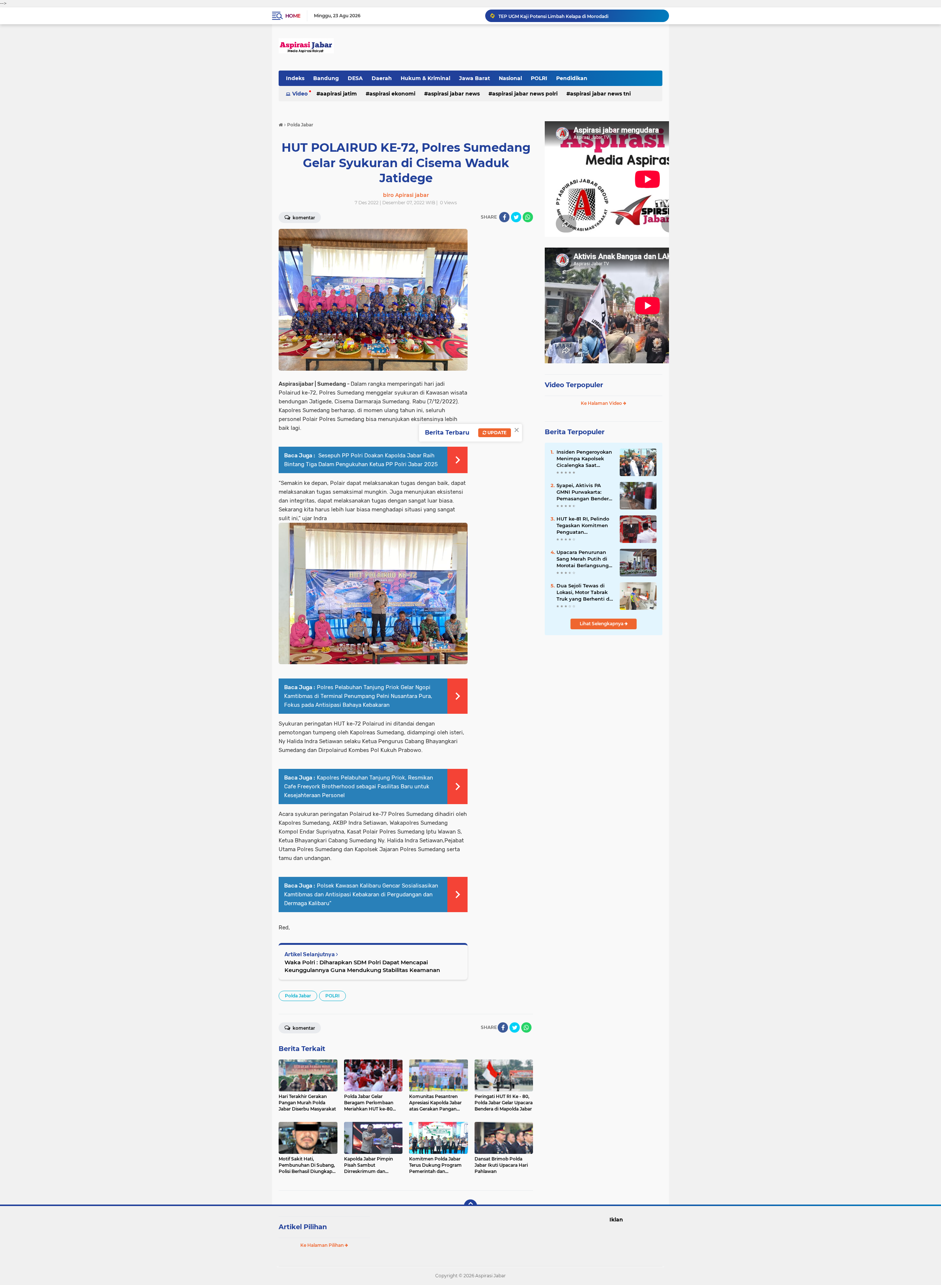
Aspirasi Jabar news (454, 93)
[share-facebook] (504, 217)
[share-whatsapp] (528, 217)
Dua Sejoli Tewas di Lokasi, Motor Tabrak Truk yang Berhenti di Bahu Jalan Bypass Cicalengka (584, 592)
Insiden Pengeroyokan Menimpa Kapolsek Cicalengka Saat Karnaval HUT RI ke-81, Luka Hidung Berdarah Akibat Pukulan (585, 459)
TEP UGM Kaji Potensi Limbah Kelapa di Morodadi (553, 15)
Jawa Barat (474, 78)
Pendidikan (571, 78)
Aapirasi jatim (338, 93)
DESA (355, 78)
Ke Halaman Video (602, 403)
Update (496, 432)
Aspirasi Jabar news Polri (525, 93)
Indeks (295, 78)
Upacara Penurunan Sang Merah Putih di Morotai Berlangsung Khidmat (583, 559)
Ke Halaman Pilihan (322, 1245)
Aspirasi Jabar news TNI (600, 93)
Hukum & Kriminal (425, 78)
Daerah (382, 78)
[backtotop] (470, 1206)
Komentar (303, 217)
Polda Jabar (298, 995)
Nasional (510, 78)
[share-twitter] (516, 217)
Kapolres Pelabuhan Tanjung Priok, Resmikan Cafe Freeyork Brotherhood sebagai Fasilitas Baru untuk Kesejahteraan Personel (358, 786)
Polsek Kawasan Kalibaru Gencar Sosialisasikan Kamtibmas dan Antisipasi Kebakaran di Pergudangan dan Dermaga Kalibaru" (361, 894)
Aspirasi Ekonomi (392, 93)
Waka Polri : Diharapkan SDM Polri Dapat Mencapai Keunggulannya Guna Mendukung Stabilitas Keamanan (362, 966)
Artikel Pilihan (303, 1227)
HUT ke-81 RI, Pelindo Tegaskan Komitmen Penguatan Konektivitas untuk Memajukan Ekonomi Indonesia (583, 526)
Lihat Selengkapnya (602, 623)
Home (292, 15)
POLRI (539, 78)
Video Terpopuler (574, 385)
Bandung (326, 78)
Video (300, 93)
